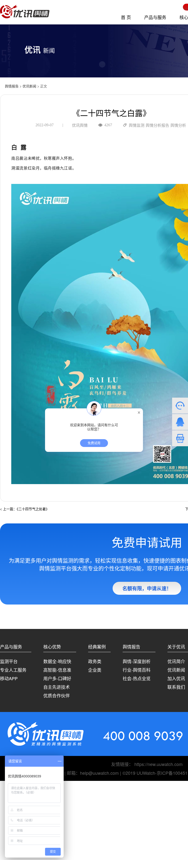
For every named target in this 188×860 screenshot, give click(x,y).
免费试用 (94, 443)
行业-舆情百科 (137, 670)
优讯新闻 (29, 86)
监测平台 (9, 661)
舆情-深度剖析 (137, 661)
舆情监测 (136, 125)
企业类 (94, 670)
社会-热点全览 (137, 678)
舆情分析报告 (157, 125)
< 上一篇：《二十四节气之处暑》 (24, 508)
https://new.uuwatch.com (158, 764)
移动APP (9, 678)
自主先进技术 (56, 687)
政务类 (94, 661)
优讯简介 (176, 661)
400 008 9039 (143, 736)
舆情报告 (12, 86)
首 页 (126, 17)
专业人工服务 (13, 670)
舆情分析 (178, 125)
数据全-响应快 (57, 661)
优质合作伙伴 (56, 695)
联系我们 (176, 687)
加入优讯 (176, 678)
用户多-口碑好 (57, 678)
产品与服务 (155, 17)
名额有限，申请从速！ (146, 588)
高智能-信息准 (57, 670)
